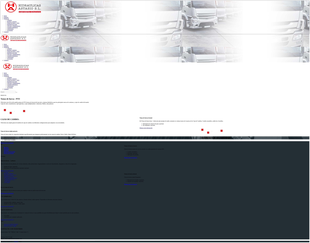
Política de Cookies (9, 153)
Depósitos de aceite (9, 176)
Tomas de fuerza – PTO (10, 175)
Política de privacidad (9, 151)
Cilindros (6, 172)
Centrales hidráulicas (9, 179)
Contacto (6, 150)
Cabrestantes (7, 181)
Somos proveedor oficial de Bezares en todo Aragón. (11, 225)
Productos (6, 148)
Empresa (6, 147)
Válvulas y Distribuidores (10, 178)
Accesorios (7, 182)
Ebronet (16, 241)
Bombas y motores (8, 173)
